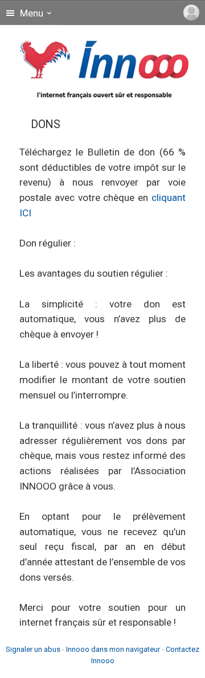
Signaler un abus (33, 649)
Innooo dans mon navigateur (113, 649)
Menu (30, 13)
